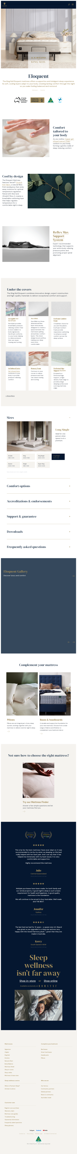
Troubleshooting (10, 1117)
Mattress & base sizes (12, 1075)
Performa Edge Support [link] (59, 369)
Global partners (46, 1092)
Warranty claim (9, 1111)
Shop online (50, 980)
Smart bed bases (46, 1052)
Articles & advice (10, 1089)
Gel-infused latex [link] (14, 371)
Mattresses (35, 90)
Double (11, 457)
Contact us (22, 1133)
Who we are (45, 1080)
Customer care (10, 1102)
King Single (41, 457)
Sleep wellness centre (12, 1080)
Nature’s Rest (9, 1061)
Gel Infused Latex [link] (14, 368)
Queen (11, 465)
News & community (47, 1095)
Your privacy (30, 1133)
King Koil (42, 90)
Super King (41, 465)
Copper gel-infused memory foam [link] (63, 140)
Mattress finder (9, 1067)
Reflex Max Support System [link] (61, 236)
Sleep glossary (9, 1125)
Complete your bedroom (49, 1044)
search (69, 4)
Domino (7, 1058)
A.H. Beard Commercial (50, 1133)
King (26, 457)
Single (26, 465)
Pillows (43, 1058)
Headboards (45, 1055)
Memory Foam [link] (36, 368)
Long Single (56, 457)
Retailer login (38, 1133)
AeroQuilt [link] (11, 319)
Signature (8, 1049)
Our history (44, 1086)
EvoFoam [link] (57, 319)
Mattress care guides (11, 1114)
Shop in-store (28, 980)
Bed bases (44, 1049)
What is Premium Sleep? (12, 1086)
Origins (7, 1052)
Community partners (47, 1089)
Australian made (46, 1097)
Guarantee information (12, 1119)
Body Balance (9, 1064)
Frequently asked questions (13, 1122)
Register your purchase (12, 1108)
